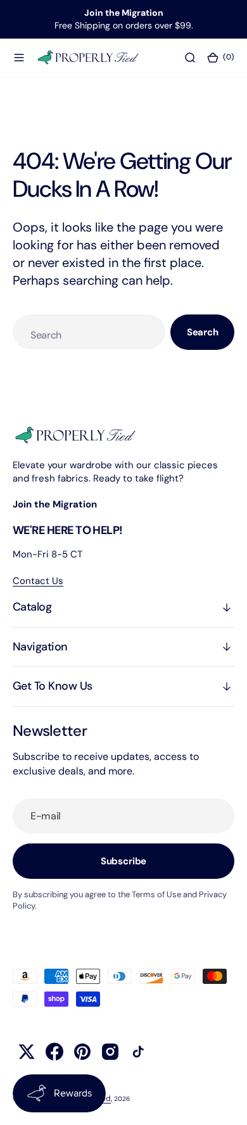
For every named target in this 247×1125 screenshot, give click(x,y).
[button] (19, 57)
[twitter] (27, 1052)
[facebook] (54, 1052)
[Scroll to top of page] (225, 1103)
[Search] (190, 57)
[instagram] (110, 1052)
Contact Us (38, 581)
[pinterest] (82, 1052)
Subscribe (124, 861)
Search (202, 332)
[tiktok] (138, 1052)
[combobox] (89, 331)
